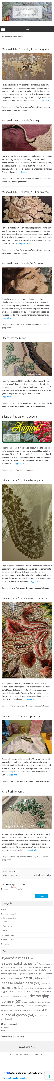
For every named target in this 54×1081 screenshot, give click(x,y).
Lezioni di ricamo (7, 939)
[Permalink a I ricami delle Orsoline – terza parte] (27, 560)
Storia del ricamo (7, 935)
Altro (5, 930)
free (14, 973)
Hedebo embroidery (13, 978)
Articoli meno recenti (12, 875)
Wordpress (39, 1054)
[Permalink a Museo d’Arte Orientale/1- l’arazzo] (27, 293)
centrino (23, 967)
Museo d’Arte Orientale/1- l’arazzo (22, 263)
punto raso (34, 991)
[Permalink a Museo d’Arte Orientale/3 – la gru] (27, 150)
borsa (14, 967)
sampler (9, 1005)
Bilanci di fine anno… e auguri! (19, 416)
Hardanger (38, 973)
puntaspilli (21, 992)
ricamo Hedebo (29, 1002)
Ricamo (13, 403)
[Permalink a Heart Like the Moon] (27, 375)
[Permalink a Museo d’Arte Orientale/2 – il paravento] (27, 222)
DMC (49, 970)
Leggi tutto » (44, 101)
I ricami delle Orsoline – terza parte (22, 480)
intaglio (42, 978)
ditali (42, 970)
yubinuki (8, 1019)
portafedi (10, 991)
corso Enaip (7, 970)
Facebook (5, 1027)
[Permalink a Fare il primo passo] (27, 829)
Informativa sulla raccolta (14, 1078)
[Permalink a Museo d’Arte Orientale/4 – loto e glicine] (27, 79)
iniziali (30, 978)
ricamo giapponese (19, 110)
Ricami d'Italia (7, 997)
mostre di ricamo (31, 988)
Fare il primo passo (13, 791)
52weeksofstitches (20, 963)
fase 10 (5, 974)
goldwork (26, 974)
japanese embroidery (16, 406)
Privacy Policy (7, 1037)
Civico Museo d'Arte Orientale (31, 107)
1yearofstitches (18, 958)
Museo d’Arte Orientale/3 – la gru (21, 120)
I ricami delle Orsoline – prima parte (23, 716)
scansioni (20, 1006)
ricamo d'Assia (21, 996)
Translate (19, 889)
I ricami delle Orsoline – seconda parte (24, 598)
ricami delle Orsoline (42, 588)
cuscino (33, 970)
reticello (47, 992)
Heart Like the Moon (14, 337)
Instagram (5, 1030)
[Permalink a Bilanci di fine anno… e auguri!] (27, 442)
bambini (5, 967)
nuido (27, 406)
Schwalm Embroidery (36, 1005)
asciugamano (46, 964)
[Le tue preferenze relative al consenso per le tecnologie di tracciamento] (49, 1076)
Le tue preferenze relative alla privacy (27, 1073)
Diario (12, 107)
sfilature (12, 1010)
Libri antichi (5, 944)
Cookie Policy (19, 1037)
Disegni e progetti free (9, 914)
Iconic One (14, 1054)
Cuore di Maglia (21, 970)
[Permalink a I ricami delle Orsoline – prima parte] (27, 753)
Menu (27, 29)
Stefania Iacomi (24, 1010)
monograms (12, 987)
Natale (43, 988)
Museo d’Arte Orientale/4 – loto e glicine (26, 49)
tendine (38, 1010)
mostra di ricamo (26, 588)
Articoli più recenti (42, 875)
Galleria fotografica (30, 403)
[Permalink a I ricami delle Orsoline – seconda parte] (27, 678)
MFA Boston (45, 984)
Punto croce (7, 926)
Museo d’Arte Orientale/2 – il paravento (25, 191)
